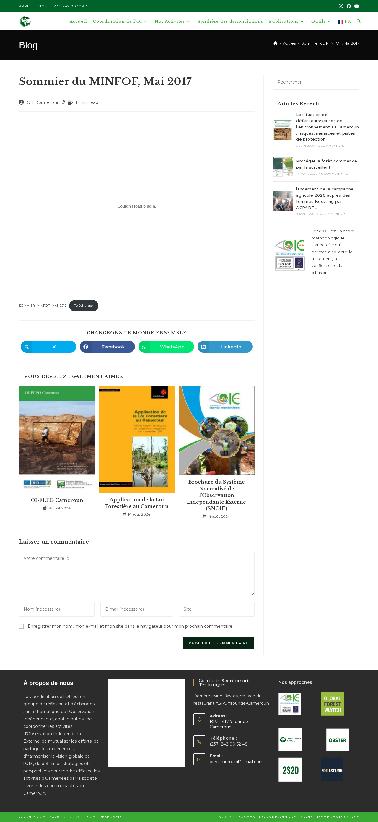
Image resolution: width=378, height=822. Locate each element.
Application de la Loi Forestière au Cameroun (137, 503)
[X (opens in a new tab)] (341, 6)
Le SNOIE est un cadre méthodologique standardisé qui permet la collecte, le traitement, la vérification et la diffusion (333, 252)
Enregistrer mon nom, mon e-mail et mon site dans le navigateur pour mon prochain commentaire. (130, 626)
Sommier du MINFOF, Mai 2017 (330, 43)
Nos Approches (237, 816)
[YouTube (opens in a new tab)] (356, 6)
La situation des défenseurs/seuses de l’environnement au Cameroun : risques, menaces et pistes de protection (327, 126)
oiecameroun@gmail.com (236, 761)
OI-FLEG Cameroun (57, 500)
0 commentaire (331, 146)
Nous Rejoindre (277, 816)
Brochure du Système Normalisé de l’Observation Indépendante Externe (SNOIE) (216, 495)
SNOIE (306, 816)
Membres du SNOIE (338, 816)
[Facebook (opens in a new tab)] (349, 6)
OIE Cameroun (43, 102)
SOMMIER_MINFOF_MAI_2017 (43, 306)
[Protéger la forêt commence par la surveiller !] (283, 167)
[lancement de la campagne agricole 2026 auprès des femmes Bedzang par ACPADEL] (283, 201)
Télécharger (83, 306)
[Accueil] (275, 43)
